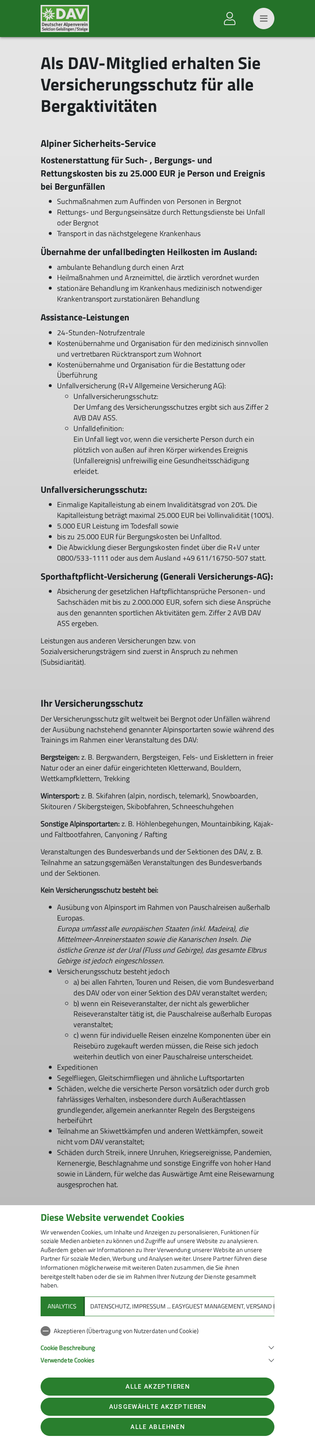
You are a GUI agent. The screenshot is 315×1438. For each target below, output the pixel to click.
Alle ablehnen (157, 1427)
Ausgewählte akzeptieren (158, 1406)
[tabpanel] (157, 1344)
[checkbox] (157, 1331)
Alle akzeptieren (157, 1386)
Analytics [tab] (62, 1306)
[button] (157, 1346)
